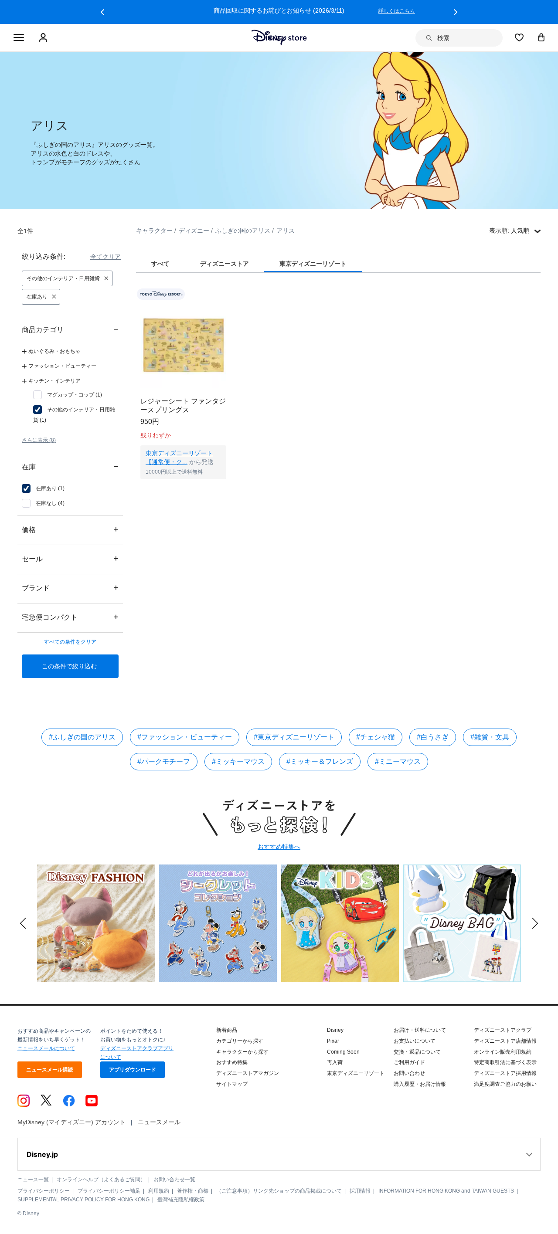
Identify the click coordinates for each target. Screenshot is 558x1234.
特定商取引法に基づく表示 (505, 1062)
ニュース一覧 (33, 1179)
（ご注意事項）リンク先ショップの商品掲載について (279, 1191)
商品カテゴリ (70, 329)
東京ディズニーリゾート (355, 1073)
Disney (335, 1030)
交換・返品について (417, 1052)
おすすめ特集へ (279, 846)
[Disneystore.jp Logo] (279, 37)
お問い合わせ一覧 (174, 1179)
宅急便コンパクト (70, 616)
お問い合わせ (409, 1073)
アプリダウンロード (132, 1070)
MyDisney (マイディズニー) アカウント (71, 1122)
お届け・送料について (420, 1030)
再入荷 (335, 1062)
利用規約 (158, 1191)
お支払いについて (415, 1041)
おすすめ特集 (232, 1062)
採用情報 (360, 1191)
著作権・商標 (192, 1191)
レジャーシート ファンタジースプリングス (183, 405)
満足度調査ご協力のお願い (505, 1084)
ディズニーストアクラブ (502, 1030)
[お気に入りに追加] (225, 294)
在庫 (70, 466)
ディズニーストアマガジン (247, 1073)
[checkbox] (67, 395)
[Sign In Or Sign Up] (44, 38)
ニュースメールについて (46, 1048)
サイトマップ (232, 1084)
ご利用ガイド (409, 1062)
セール (70, 558)
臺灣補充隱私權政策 (180, 1200)
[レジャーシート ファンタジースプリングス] (183, 345)
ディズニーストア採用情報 (505, 1073)
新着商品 (226, 1030)
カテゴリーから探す (239, 1041)
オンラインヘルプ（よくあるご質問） (101, 1179)
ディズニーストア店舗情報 (505, 1041)
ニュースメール (159, 1122)
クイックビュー (183, 490)
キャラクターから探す (242, 1052)
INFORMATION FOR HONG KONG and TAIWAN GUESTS (446, 1191)
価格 (70, 529)
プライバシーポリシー (43, 1191)
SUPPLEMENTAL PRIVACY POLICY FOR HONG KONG (83, 1200)
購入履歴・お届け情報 (420, 1084)
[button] (102, 12)
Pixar (333, 1041)
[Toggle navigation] (18, 38)
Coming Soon (343, 1052)
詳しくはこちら (398, 11)
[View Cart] (541, 37)
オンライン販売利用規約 (502, 1052)
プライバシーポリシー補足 (109, 1191)
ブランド (70, 587)
